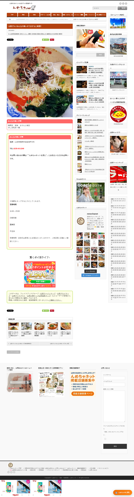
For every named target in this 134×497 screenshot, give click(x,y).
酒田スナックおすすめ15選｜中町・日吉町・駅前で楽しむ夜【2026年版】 (96, 85)
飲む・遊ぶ (56, 14)
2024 (112, 281)
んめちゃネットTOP (15, 468)
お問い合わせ (93, 470)
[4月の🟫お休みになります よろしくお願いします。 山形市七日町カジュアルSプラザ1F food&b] (80, 265)
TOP (12, 14)
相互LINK (33, 470)
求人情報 (92, 468)
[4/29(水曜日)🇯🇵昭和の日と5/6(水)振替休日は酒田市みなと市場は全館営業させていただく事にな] (101, 243)
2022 (112, 268)
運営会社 (83, 470)
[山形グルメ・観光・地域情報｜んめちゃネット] (22, 10)
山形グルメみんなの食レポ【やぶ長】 (60, 343)
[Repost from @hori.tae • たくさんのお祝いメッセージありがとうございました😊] (94, 250)
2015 (112, 219)
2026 (112, 295)
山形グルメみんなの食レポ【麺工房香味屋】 (39, 333)
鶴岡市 (60, 34)
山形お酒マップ (33, 296)
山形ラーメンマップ (47, 293)
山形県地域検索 (14, 34)
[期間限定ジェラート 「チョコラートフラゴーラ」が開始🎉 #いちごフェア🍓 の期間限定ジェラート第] (87, 257)
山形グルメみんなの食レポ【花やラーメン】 (53, 333)
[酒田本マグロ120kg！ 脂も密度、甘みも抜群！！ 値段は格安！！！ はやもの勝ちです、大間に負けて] (80, 236)
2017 (112, 233)
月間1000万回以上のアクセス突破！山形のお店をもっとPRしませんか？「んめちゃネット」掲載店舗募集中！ (56, 468)
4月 (121, 212)
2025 (112, 288)
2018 (112, 240)
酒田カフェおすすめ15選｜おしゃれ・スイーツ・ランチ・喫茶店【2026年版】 (96, 70)
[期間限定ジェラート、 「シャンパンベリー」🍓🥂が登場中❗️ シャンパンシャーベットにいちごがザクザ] (80, 250)
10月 (120, 214)
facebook (126, 3)
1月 (115, 219)
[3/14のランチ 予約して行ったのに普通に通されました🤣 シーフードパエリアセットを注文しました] (101, 265)
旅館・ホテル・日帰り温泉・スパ (68, 15)
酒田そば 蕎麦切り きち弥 (91, 125)
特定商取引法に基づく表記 (70, 470)
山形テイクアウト (18, 296)
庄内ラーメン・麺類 (25, 34)
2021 (112, 261)
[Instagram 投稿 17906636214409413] (80, 243)
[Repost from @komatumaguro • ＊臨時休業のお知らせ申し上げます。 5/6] (94, 236)
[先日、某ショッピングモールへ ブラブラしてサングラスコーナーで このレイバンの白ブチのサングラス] (94, 265)
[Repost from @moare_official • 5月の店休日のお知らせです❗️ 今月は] (94, 243)
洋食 (34, 14)
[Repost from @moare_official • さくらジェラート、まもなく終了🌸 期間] (101, 250)
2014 (112, 212)
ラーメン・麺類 (78, 14)
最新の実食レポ (41, 34)
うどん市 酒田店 (89, 141)
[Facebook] (11, 472)
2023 (112, 274)
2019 (112, 247)
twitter (123, 3)
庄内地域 (34, 34)
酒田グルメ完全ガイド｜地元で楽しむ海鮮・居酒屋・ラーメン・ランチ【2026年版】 (90, 101)
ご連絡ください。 (55, 300)
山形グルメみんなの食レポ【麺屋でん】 (66, 333)
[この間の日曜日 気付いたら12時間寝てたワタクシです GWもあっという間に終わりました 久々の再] (87, 236)
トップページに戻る (13, 352)
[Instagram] (14, 472)
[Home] (10, 19)
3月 (119, 219)
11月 (122, 207)
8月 (115, 214)
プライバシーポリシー (53, 470)
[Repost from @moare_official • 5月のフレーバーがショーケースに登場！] (87, 243)
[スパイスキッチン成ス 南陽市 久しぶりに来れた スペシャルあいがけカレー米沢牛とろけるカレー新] (87, 265)
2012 (112, 205)
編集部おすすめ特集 (52, 34)
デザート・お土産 (45, 14)
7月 (113, 214)
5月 (123, 212)
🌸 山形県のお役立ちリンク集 (18, 470)
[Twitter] (8, 472)
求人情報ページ (101, 14)
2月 (117, 219)
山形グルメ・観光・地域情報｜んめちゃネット (65, 478)
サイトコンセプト (104, 468)
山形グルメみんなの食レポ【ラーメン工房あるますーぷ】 (13, 334)
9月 (117, 214)
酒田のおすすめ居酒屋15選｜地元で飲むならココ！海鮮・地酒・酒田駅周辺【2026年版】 (94, 159)
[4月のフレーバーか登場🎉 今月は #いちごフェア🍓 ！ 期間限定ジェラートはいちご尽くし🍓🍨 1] (101, 257)
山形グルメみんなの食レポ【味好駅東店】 (21, 343)
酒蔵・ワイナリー (90, 14)
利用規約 (41, 470)
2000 (112, 199)
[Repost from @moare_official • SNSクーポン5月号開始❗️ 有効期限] (101, 236)
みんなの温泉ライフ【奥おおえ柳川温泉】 (26, 333)
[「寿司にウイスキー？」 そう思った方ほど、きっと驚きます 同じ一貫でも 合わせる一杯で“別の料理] (94, 257)
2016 (112, 226)
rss (120, 3)
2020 (112, 254)
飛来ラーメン (88, 164)
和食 (23, 14)
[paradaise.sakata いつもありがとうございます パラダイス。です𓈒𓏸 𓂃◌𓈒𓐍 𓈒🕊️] (80, 257)
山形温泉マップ (44, 296)
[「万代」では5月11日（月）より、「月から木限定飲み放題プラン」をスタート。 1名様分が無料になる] (87, 250)
